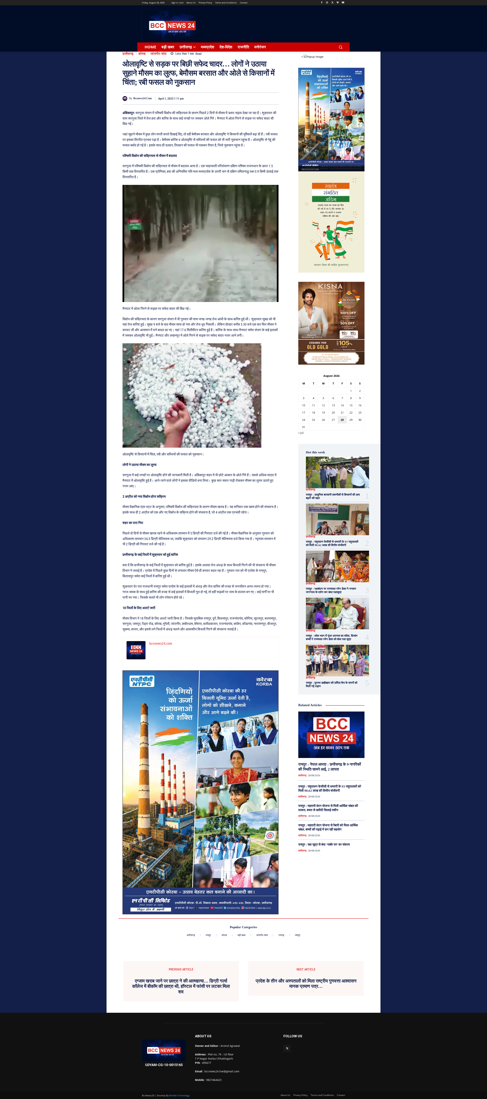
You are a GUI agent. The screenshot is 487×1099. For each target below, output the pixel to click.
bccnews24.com (142, 98)
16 (359, 405)
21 (342, 412)
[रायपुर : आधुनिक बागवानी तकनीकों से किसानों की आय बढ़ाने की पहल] (337, 472)
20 (333, 412)
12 (323, 405)
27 (333, 420)
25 (313, 420)
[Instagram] (327, 3)
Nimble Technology (179, 1095)
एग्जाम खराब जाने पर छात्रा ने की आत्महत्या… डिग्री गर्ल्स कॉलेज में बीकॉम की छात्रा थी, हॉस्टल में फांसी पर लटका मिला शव (181, 986)
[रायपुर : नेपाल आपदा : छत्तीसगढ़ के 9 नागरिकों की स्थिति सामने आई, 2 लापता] (331, 735)
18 (313, 412)
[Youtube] (343, 3)
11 (313, 405)
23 (359, 412)
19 (323, 412)
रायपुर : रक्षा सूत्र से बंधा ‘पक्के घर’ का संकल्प (324, 844)
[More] (275, 98)
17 (303, 412)
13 (333, 405)
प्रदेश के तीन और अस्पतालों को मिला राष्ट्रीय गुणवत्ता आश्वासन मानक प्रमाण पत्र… (306, 983)
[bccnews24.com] (126, 98)
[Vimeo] (337, 3)
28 (342, 420)
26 (323, 420)
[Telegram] (257, 98)
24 (303, 420)
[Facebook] (322, 3)
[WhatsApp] (265, 98)
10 (303, 405)
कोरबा (142, 53)
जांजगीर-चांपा (158, 53)
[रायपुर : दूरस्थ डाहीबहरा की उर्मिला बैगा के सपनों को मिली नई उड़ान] (337, 660)
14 (342, 405)
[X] (332, 3)
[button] (340, 47)
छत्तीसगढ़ (128, 53)
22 (351, 412)
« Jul (301, 432)
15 (351, 405)
